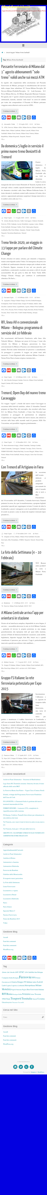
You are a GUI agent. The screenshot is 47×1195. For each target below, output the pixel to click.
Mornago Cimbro (16, 227)
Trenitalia (27, 998)
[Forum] (15, 1067)
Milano (17, 537)
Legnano (31, 224)
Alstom (6, 221)
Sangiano (22, 230)
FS (10, 982)
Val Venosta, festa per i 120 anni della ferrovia (19, 829)
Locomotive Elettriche (11, 899)
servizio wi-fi (23, 668)
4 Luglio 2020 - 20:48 (22, 218)
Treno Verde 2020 (12, 312)
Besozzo (16, 221)
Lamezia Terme (11, 306)
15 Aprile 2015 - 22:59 (24, 755)
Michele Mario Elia (12, 761)
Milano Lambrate (15, 130)
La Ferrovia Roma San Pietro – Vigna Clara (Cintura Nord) (23, 790)
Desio (34, 448)
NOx (6, 310)
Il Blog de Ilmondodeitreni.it (16, 7)
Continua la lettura (9, 111)
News (38, 124)
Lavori (40, 981)
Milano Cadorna (37, 127)
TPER (4, 999)
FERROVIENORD (7, 451)
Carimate (22, 448)
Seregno (27, 454)
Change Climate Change (18, 300)
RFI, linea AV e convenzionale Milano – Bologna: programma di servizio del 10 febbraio (21, 327)
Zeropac (35, 312)
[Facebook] (32, 1067)
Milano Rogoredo (14, 136)
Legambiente (20, 306)
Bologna (40, 972)
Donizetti (40, 221)
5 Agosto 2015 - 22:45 (24, 662)
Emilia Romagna (36, 300)
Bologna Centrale (17, 380)
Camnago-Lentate (35, 445)
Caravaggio (27, 221)
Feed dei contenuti (9, 941)
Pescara (11, 310)
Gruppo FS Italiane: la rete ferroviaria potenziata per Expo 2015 (21, 683)
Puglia (25, 310)
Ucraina (41, 998)
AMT (17, 972)
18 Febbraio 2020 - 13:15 (25, 297)
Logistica (14, 985)
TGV (30, 606)
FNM (8, 224)
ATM (5, 127)
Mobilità (6, 989)
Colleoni (34, 221)
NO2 (2, 310)
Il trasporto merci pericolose (13, 878)
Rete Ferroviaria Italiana (35, 989)
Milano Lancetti (25, 130)
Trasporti (22, 136)
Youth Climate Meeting (25, 312)
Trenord (28, 136)
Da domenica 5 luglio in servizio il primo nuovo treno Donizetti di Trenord (22, 151)
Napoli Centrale (6, 383)
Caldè (22, 221)
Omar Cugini (8, 218)
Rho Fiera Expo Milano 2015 (10, 668)
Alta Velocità (8, 380)
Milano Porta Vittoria (27, 133)
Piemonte (19, 989)
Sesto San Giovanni (36, 454)
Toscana (3, 312)
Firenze (38, 978)
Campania (5, 978)
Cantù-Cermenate (6, 448)
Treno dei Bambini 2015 (11, 919)
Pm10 (16, 310)
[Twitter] (21, 1067)
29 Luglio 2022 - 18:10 (26, 124)
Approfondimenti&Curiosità (13, 850)
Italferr (36, 303)
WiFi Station (32, 668)
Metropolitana (30, 985)
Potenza (20, 310)
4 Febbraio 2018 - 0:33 (21, 603)
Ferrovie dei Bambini (10, 870)
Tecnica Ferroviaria (10, 915)
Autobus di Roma (9, 858)
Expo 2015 (7, 758)
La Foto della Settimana (11, 882)
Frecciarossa (5, 982)
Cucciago (28, 448)
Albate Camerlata (24, 445)
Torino (32, 994)
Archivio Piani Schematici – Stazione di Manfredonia (21, 779)
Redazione (7, 603)
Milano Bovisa (27, 127)
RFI (12, 383)
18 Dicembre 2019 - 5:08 (23, 442)
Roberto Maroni (18, 764)
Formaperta (4, 303)
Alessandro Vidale (9, 124)
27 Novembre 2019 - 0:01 (23, 533)
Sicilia (20, 994)
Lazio (4, 985)
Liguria (27, 306)
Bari (36, 972)
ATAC (21, 972)
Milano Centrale (21, 665)
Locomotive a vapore (10, 890)
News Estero (7, 907)
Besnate (11, 221)
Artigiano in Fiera (9, 537)
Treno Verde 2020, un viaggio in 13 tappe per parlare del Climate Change (21, 248)
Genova (14, 982)
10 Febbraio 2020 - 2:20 (23, 377)
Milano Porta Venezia (14, 133)
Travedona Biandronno (14, 233)
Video (5, 923)
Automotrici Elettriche (11, 866)
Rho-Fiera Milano (13, 230)
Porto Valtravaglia (27, 227)
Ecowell (28, 300)
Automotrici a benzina (11, 862)
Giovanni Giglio (9, 297)
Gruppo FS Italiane (27, 303)
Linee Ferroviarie (9, 886)
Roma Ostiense (38, 310)
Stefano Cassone (9, 662)
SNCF (26, 606)
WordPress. (41, 1072)
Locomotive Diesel (9, 894)
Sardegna (15, 994)
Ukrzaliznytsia (7, 1002)
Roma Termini (18, 383)
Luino (36, 224)
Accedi (5, 937)
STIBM (21, 540)
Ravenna (30, 310)
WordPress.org (8, 949)
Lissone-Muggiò (29, 451)
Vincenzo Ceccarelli (18, 1002)
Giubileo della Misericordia (12, 874)
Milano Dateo (5, 130)
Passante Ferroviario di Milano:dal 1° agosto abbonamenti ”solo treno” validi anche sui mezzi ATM (22, 72)
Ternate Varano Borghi (32, 230)
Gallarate (13, 224)
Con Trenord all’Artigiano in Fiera (22, 467)
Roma (10, 994)
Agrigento (7, 300)
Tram (8, 998)
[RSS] (26, 1067)
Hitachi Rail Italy (18, 451)
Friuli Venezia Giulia (15, 303)
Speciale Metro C (9, 911)
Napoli (13, 989)
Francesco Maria (9, 755)
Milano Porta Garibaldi (37, 306)
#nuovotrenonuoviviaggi (11, 445)
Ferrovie (10, 127)
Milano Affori (18, 127)
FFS (34, 977)
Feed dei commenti (9, 945)
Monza (22, 454)
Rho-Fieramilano (13, 540)
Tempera (33, 1072)
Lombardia (31, 758)
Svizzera (26, 993)
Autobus (31, 972)
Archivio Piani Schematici (12, 854)
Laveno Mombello (22, 224)
